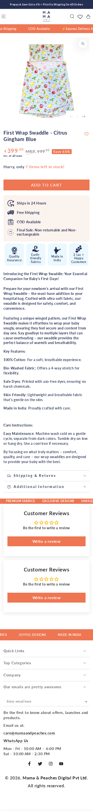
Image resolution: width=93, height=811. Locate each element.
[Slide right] (84, 117)
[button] (72, 16)
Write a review (46, 541)
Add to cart (46, 184)
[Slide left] (72, 117)
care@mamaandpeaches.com (29, 733)
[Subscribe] (87, 701)
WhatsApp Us (15, 740)
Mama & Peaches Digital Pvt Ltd (55, 777)
